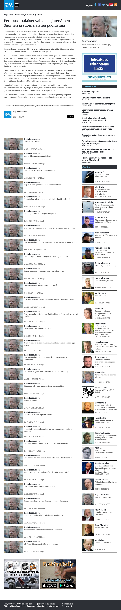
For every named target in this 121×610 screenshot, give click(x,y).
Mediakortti (67, 606)
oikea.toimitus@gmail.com (48, 606)
